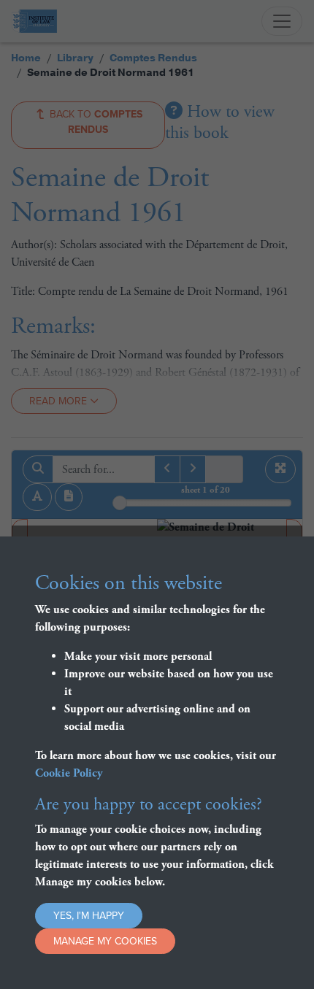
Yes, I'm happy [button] (88, 915)
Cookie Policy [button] (69, 773)
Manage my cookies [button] (105, 941)
